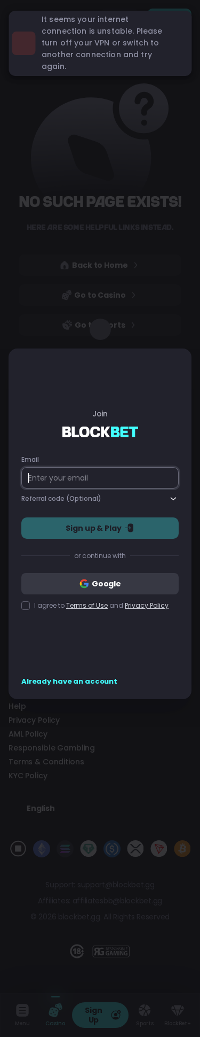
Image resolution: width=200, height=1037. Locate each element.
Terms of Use (87, 605)
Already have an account (69, 681)
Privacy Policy (147, 605)
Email (29, 459)
